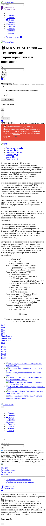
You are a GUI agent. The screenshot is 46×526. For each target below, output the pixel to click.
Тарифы (4, 474)
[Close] (2, 407)
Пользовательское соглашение (18, 480)
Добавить (5, 119)
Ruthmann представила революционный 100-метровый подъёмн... (24, 378)
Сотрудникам (6, 472)
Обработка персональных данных (20, 482)
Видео (11, 20)
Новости (11, 18)
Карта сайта (8, 488)
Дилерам (4, 468)
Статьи (10, 33)
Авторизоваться (13, 37)
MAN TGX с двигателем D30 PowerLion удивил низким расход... (24, 397)
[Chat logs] (6, 435)
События (11, 29)
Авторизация (9, 9)
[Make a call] (6, 439)
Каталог (11, 31)
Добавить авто (7, 99)
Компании (10, 24)
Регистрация (8, 7)
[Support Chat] (6, 437)
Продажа (11, 22)
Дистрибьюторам (8, 470)
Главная (10, 15)
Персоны (11, 26)
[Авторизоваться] (2, 121)
